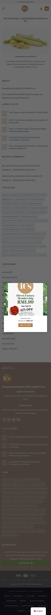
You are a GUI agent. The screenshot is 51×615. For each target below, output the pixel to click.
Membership (25, 318)
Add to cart (25, 325)
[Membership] (25, 299)
